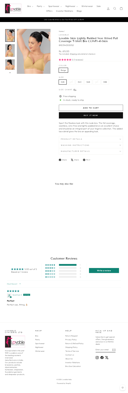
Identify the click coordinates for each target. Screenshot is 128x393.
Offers (49, 11)
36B (88, 82)
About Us (69, 359)
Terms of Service (72, 351)
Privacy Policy (71, 339)
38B (105, 82)
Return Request (71, 336)
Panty (40, 6)
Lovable (64, 35)
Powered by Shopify (64, 383)
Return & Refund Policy (74, 343)
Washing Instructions (75, 145)
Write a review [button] (104, 270)
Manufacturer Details (75, 151)
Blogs (79, 11)
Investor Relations (64, 11)
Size (61, 77)
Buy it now (91, 115)
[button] (65, 59)
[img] (13, 291)
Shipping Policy (71, 347)
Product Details (71, 139)
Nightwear (71, 6)
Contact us (69, 355)
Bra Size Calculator (73, 366)
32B (62, 82)
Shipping (73, 54)
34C (80, 82)
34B (71, 82)
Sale (99, 6)
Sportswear (54, 6)
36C (96, 82)
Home (61, 31)
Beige (63, 70)
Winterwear (87, 6)
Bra (29, 6)
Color (63, 65)
